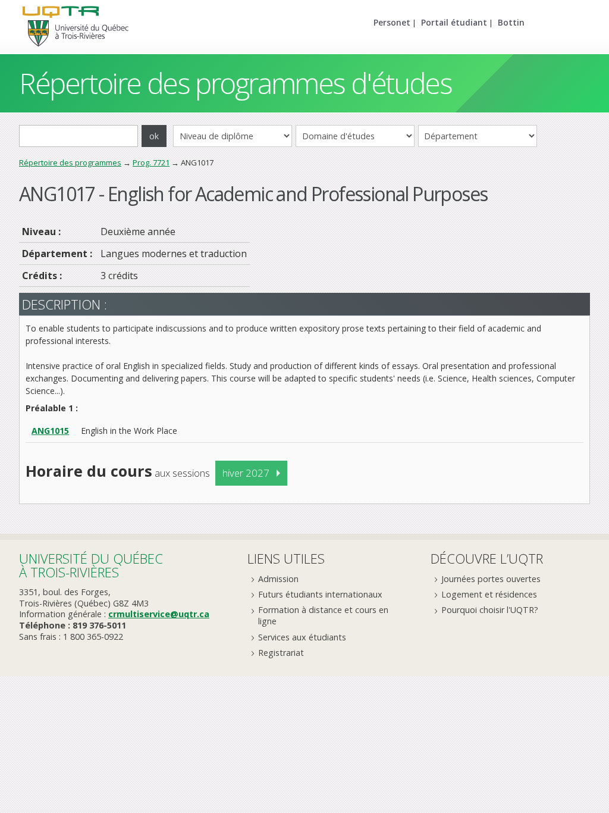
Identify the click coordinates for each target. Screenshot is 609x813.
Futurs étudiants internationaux (320, 594)
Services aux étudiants (302, 637)
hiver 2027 (245, 473)
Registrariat (281, 652)
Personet (391, 22)
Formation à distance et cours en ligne (323, 615)
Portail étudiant (454, 22)
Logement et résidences (489, 594)
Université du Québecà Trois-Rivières (91, 565)
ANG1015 (50, 430)
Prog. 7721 (151, 162)
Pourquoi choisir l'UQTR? (489, 609)
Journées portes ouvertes (491, 578)
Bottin (511, 22)
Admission (278, 578)
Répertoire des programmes (70, 162)
